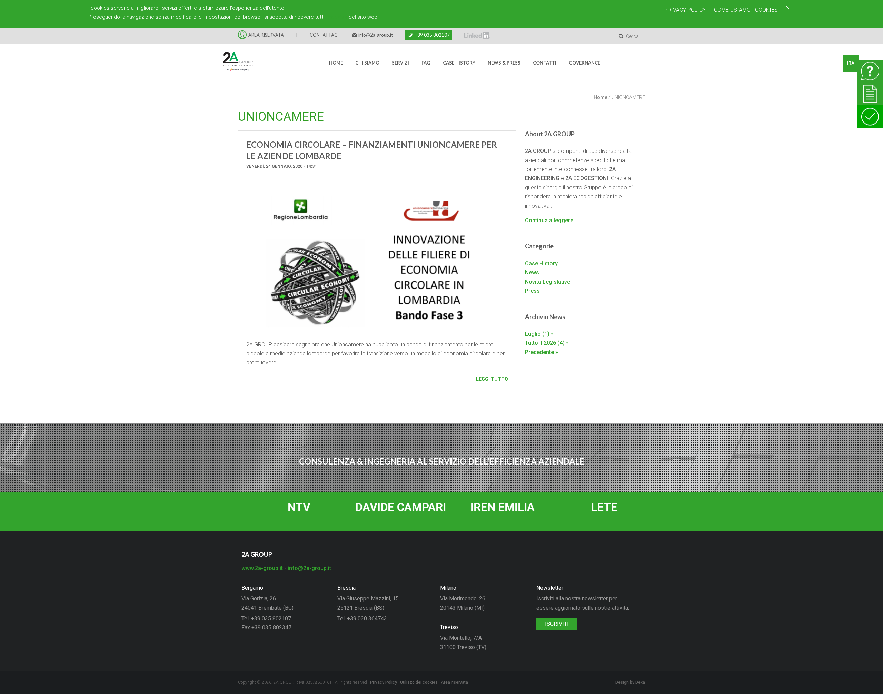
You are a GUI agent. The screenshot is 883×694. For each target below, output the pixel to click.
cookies (337, 17)
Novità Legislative (547, 281)
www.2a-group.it (262, 568)
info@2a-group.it (375, 35)
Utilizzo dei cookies (419, 682)
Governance (584, 63)
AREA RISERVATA (266, 35)
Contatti (544, 63)
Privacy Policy (685, 10)
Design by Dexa (630, 682)
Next (506, 261)
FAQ (425, 63)
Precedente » (541, 352)
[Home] (233, 63)
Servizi (400, 63)
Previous (248, 261)
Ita (850, 63)
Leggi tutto (492, 379)
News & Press (504, 63)
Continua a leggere (549, 220)
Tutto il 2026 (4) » (547, 343)
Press (532, 290)
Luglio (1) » (539, 334)
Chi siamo (367, 63)
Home (336, 63)
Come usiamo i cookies (746, 10)
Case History (459, 63)
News (532, 272)
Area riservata (454, 682)
